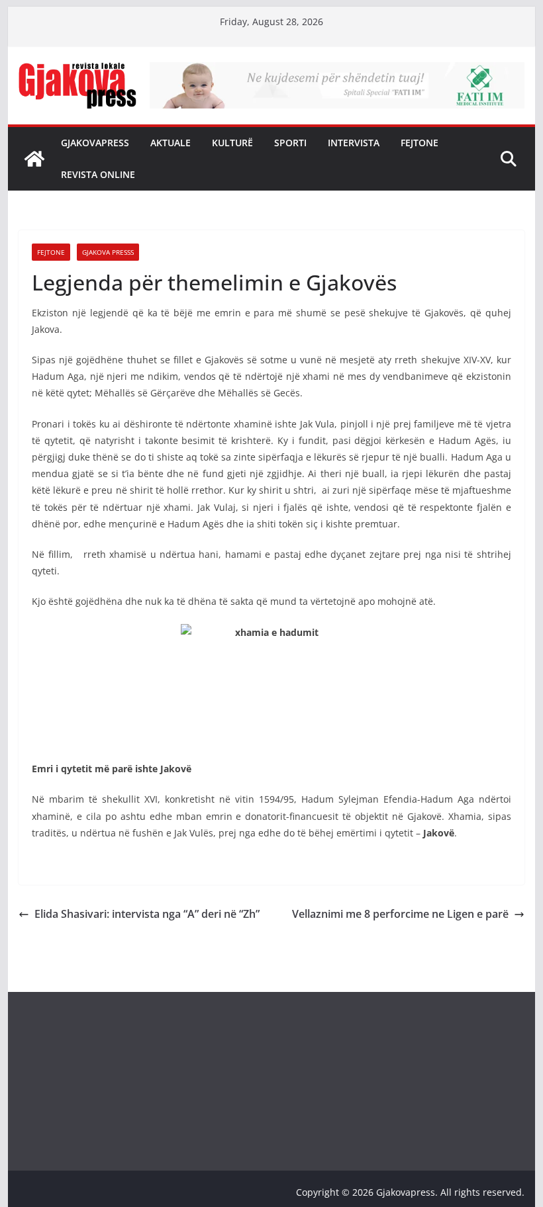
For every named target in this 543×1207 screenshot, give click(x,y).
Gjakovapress (95, 142)
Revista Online (98, 174)
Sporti (290, 142)
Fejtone (419, 142)
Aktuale (170, 142)
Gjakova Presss (108, 252)
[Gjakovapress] (34, 159)
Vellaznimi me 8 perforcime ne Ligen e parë (400, 914)
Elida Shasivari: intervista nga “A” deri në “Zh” (147, 914)
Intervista (353, 142)
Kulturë (232, 142)
